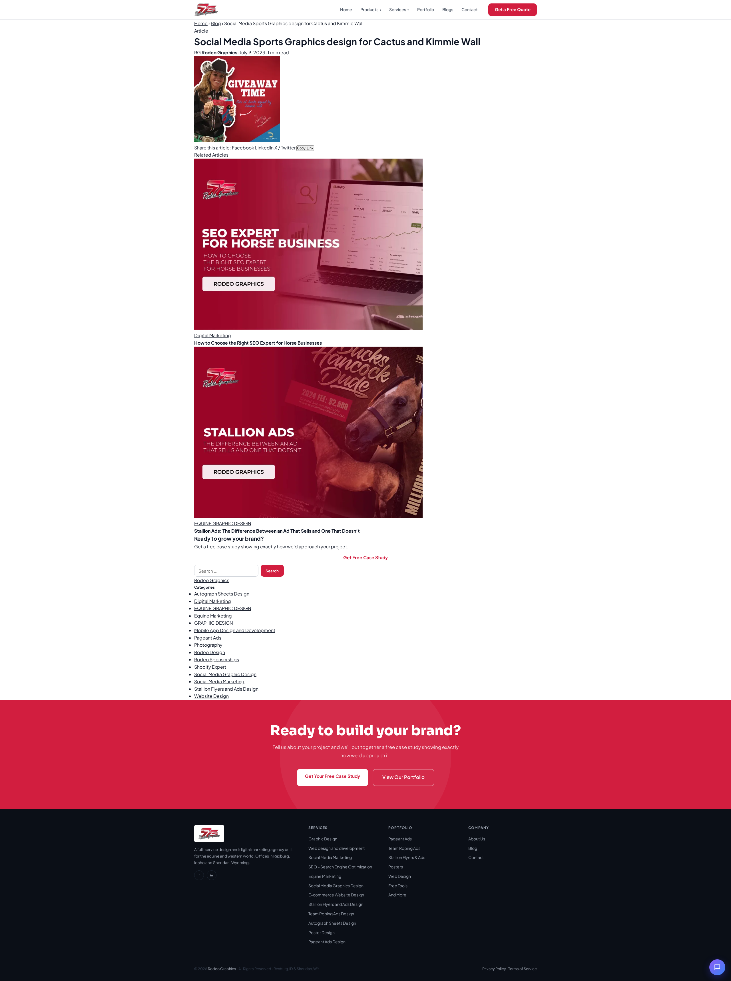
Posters (395, 866)
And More (397, 894)
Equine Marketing (213, 616)
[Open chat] (717, 967)
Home (346, 9)
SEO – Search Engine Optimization (340, 866)
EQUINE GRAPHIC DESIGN (222, 608)
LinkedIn (264, 148)
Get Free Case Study (365, 557)
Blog (216, 23)
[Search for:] (226, 571)
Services (399, 9)
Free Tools (397, 885)
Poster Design (321, 932)
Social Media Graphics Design (336, 885)
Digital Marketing (212, 601)
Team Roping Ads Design (331, 913)
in (211, 875)
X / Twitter (285, 148)
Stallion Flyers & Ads (406, 857)
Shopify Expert (210, 667)
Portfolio (425, 9)
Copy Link (305, 148)
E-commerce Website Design (336, 894)
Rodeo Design (209, 652)
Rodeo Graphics (211, 580)
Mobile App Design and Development (234, 630)
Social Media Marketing (219, 681)
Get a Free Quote (513, 9)
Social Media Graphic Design (225, 674)
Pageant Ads (207, 638)
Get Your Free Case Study (332, 776)
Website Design (211, 696)
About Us (476, 838)
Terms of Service (522, 968)
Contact (469, 9)
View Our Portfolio (403, 777)
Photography (208, 645)
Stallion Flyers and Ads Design (226, 689)
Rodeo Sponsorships (216, 659)
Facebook (243, 148)
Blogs (447, 9)
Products (370, 9)
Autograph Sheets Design (221, 594)
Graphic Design (322, 838)
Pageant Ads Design (327, 941)
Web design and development (336, 848)
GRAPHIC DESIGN (213, 623)
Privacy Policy (494, 968)
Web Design (399, 876)
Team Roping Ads (404, 848)
